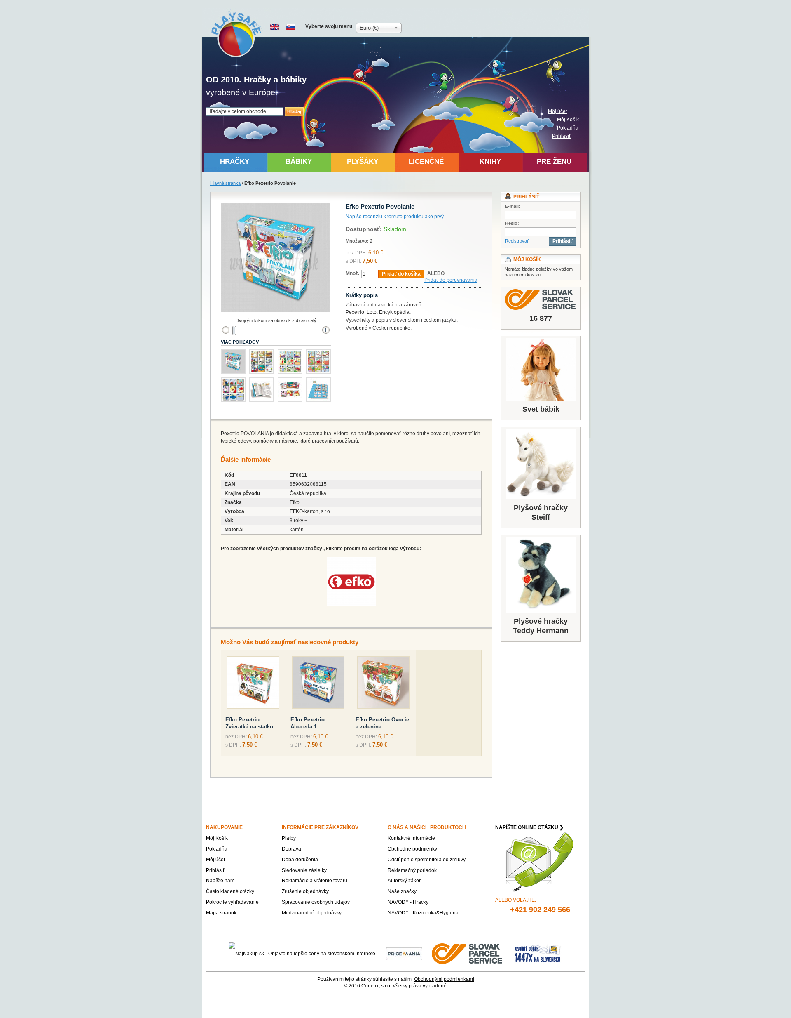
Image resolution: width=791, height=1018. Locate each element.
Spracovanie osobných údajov (316, 902)
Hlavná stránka (225, 183)
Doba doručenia (300, 859)
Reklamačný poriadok (412, 870)
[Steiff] (541, 464)
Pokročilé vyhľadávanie (232, 902)
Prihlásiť (561, 136)
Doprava (291, 849)
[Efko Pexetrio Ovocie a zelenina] (383, 684)
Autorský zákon (405, 881)
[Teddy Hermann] (541, 575)
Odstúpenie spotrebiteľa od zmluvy (427, 859)
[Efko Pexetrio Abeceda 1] (318, 684)
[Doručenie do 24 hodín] (467, 953)
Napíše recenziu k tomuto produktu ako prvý (395, 216)
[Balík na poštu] (537, 953)
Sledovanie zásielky (304, 870)
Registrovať (517, 240)
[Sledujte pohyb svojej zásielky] (541, 299)
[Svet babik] (541, 369)
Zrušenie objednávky (305, 891)
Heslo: (512, 223)
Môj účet (557, 111)
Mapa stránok (221, 913)
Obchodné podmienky (412, 849)
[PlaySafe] (236, 33)
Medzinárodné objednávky (312, 913)
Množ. (352, 273)
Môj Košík (568, 120)
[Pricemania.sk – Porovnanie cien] (404, 953)
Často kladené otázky (230, 891)
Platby (289, 838)
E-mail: (512, 206)
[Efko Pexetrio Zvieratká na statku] (253, 684)
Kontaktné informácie (411, 838)
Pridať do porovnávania (450, 280)
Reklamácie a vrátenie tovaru (314, 881)
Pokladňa (567, 128)
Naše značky (402, 891)
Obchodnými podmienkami (444, 979)
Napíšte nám (220, 881)
